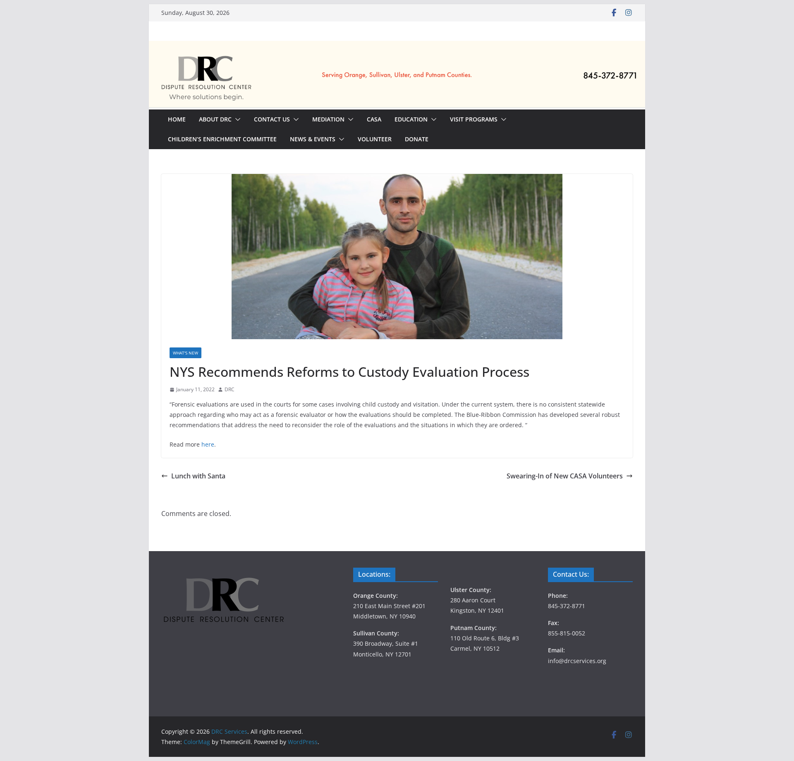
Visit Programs (473, 119)
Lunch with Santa (198, 475)
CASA (374, 119)
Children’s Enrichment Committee (222, 139)
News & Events (312, 139)
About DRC (215, 119)
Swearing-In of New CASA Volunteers (565, 475)
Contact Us (272, 119)
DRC (229, 389)
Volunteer (375, 139)
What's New (185, 353)
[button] (236, 119)
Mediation (328, 119)
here (207, 444)
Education (411, 119)
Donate (416, 139)
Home (177, 119)
